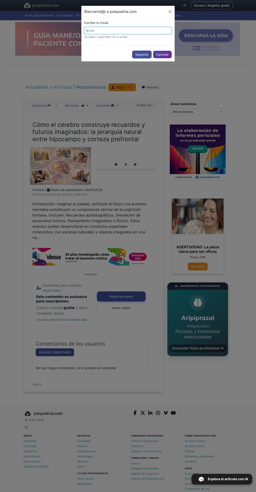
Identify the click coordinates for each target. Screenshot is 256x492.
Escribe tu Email (96, 23)
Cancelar (162, 54)
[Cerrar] (170, 12)
